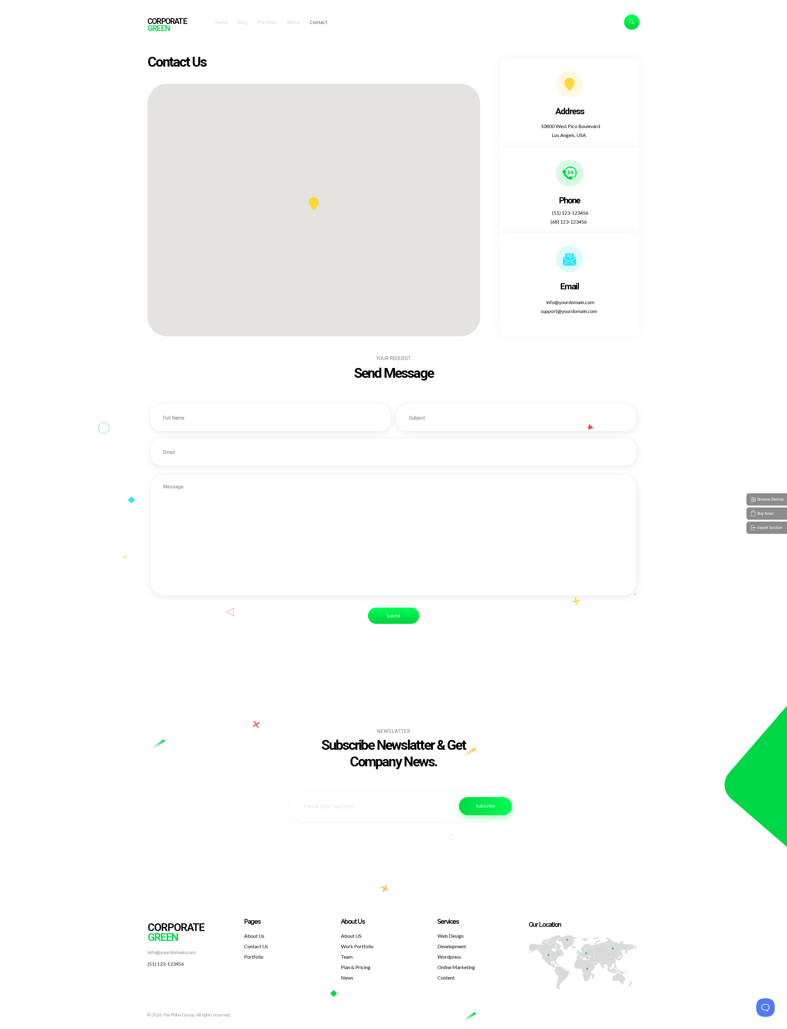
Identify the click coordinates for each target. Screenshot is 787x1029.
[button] (314, 203)
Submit (394, 616)
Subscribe (485, 806)
